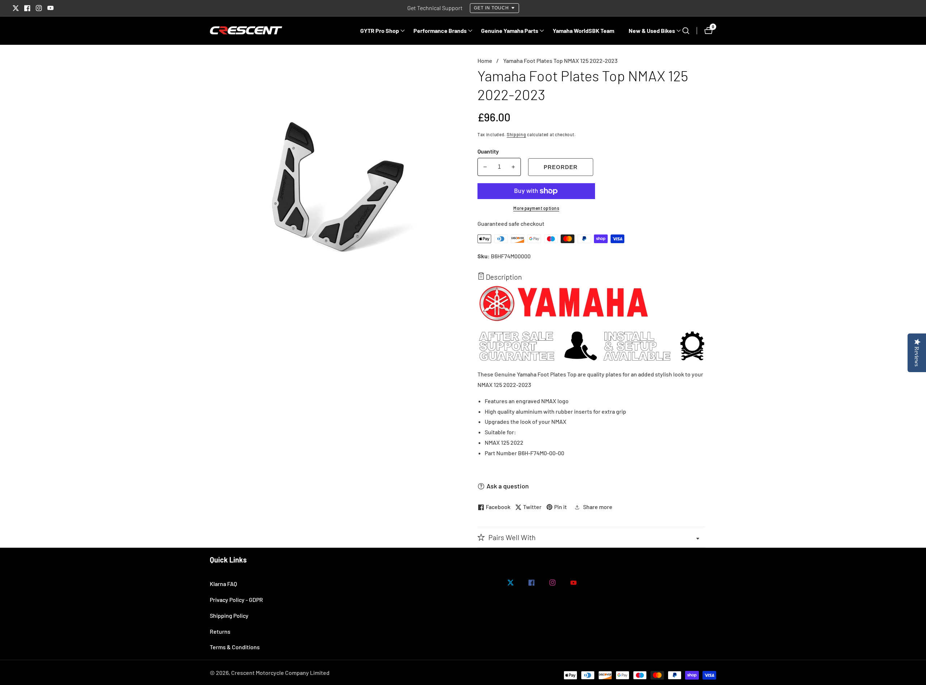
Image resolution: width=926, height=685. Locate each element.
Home (484, 60)
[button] (379, 31)
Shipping (516, 134)
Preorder (561, 167)
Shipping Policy (229, 615)
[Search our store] (689, 30)
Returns (220, 631)
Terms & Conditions (235, 646)
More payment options (536, 208)
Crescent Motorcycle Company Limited (280, 673)
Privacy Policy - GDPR (236, 599)
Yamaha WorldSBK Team (583, 30)
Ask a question (508, 486)
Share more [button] (597, 506)
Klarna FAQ (223, 583)
